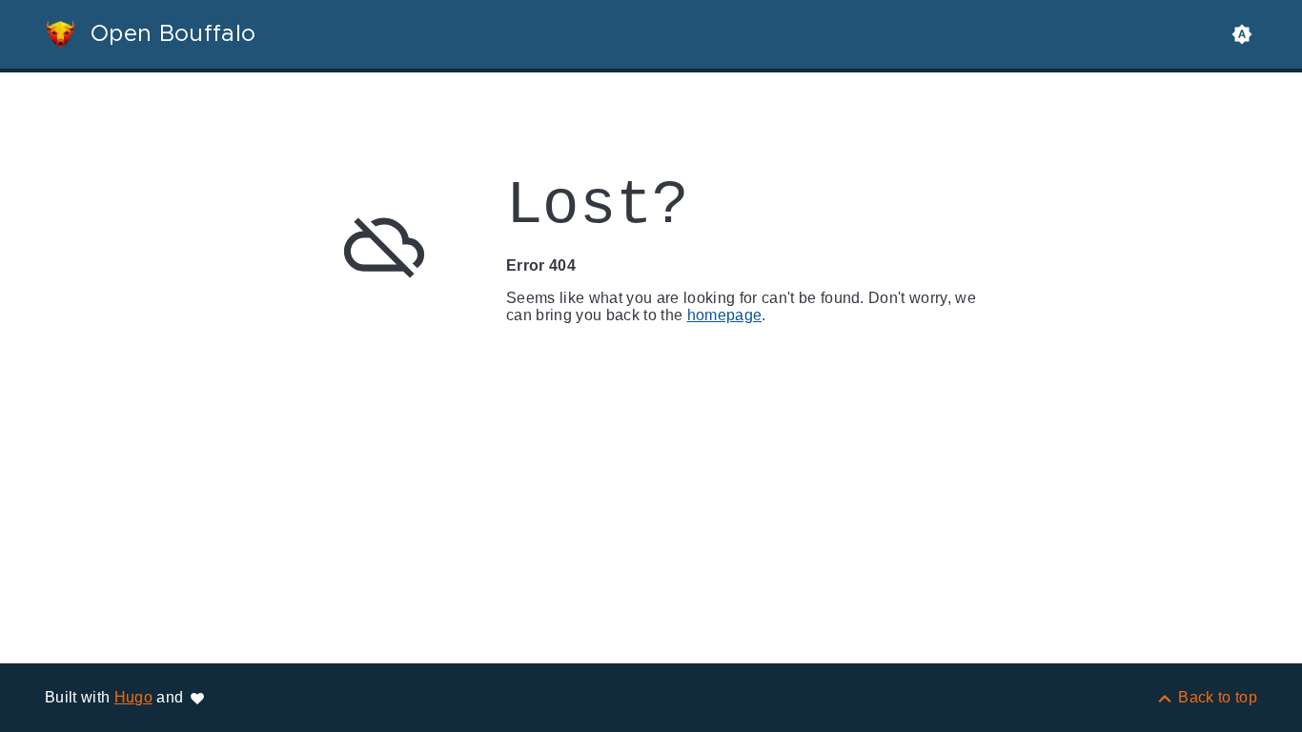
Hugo (133, 697)
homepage (725, 315)
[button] (1242, 34)
